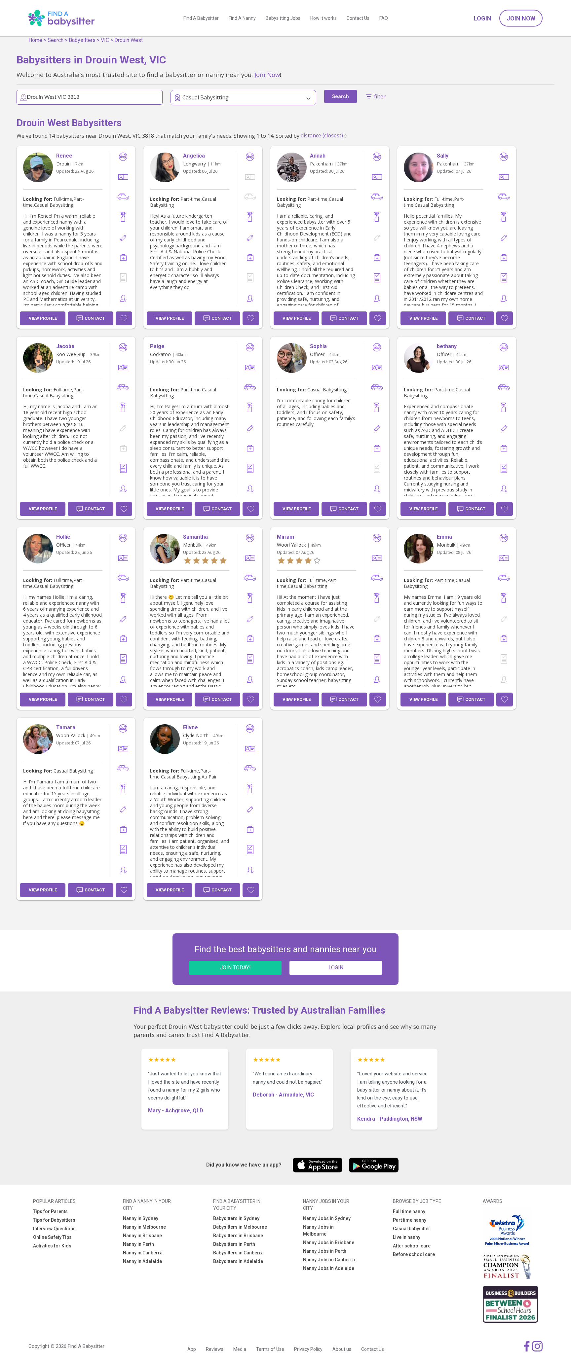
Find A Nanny (242, 18)
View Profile (43, 318)
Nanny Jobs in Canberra (329, 1259)
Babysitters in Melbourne (240, 1227)
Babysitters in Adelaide (238, 1261)
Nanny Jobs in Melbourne (318, 1230)
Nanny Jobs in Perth (324, 1251)
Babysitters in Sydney (236, 1218)
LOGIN (335, 967)
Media (239, 1349)
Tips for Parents (50, 1211)
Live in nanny (406, 1237)
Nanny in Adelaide (142, 1261)
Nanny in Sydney (140, 1218)
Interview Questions (54, 1228)
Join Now (521, 18)
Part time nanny (409, 1220)
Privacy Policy (308, 1349)
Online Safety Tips (52, 1237)
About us (341, 1349)
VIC (105, 40)
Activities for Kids (52, 1245)
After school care (412, 1245)
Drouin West (128, 40)
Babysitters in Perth (234, 1244)
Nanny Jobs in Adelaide (328, 1268)
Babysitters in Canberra (238, 1252)
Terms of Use (270, 1349)
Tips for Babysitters (54, 1220)
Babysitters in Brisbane (238, 1235)
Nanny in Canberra (143, 1252)
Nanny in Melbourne (144, 1227)
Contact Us (358, 18)
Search (55, 40)
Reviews (214, 1349)
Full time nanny (409, 1211)
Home (35, 40)
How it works (323, 18)
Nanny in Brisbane (142, 1235)
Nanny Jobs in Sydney (327, 1218)
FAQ (383, 18)
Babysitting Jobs (283, 18)
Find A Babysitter (201, 18)
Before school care (414, 1254)
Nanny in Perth (138, 1244)
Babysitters (82, 40)
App (191, 1349)
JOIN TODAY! (235, 967)
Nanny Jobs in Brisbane (328, 1242)
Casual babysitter (411, 1228)
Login (482, 18)
